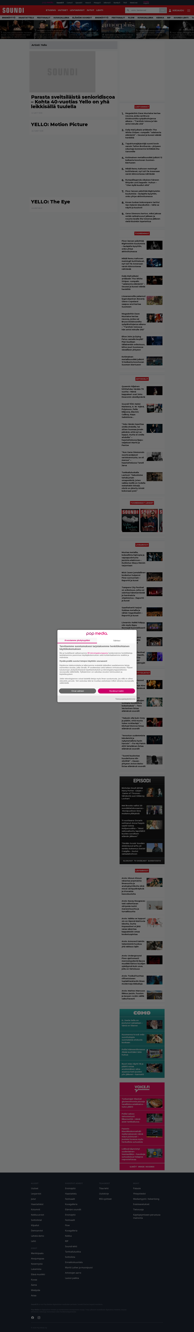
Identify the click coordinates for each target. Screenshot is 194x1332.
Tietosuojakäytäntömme (125, 699)
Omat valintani (77, 691)
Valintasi (116, 640)
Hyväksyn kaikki (116, 691)
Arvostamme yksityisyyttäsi (77, 640)
